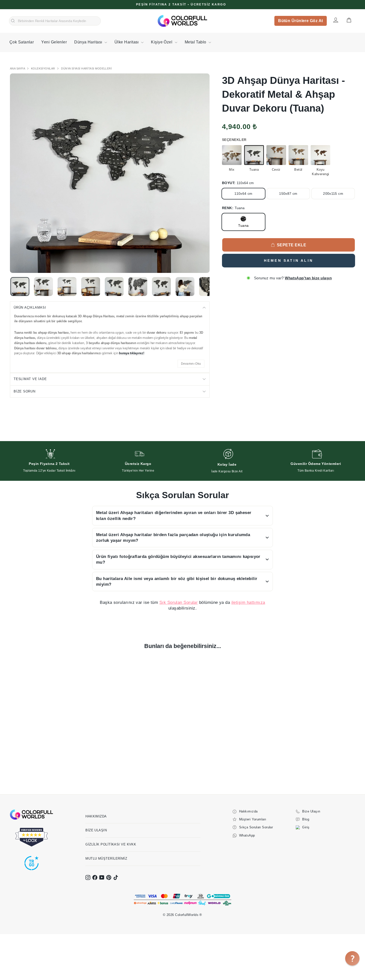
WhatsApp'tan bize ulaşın (308, 278)
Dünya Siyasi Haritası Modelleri (86, 68)
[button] (352, 958)
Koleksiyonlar (43, 68)
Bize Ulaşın (96, 830)
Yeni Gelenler (54, 42)
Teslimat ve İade (30, 379)
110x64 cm (243, 193)
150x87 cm (288, 193)
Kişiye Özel (162, 42)
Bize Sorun (25, 391)
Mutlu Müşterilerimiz (106, 858)
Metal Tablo (196, 42)
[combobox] (55, 21)
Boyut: (238, 183)
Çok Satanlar (21, 42)
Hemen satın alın (288, 260)
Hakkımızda (96, 816)
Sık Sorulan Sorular (178, 602)
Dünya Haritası (88, 42)
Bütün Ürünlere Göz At (300, 21)
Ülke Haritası (127, 42)
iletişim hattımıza (248, 602)
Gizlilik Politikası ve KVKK (110, 844)
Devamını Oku (191, 363)
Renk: (233, 208)
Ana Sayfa (18, 68)
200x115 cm (333, 193)
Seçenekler (234, 140)
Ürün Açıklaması (30, 307)
